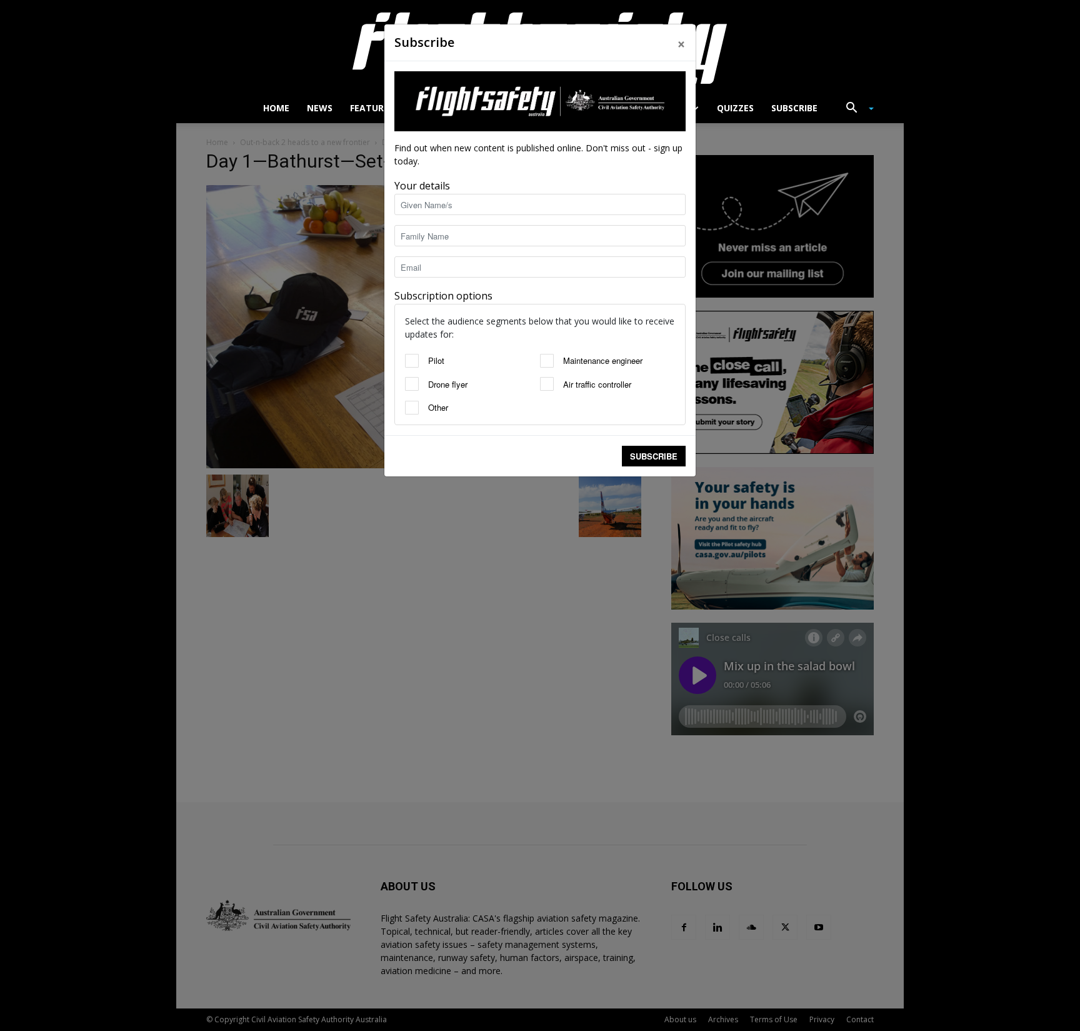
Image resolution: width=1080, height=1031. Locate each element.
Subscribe (654, 456)
